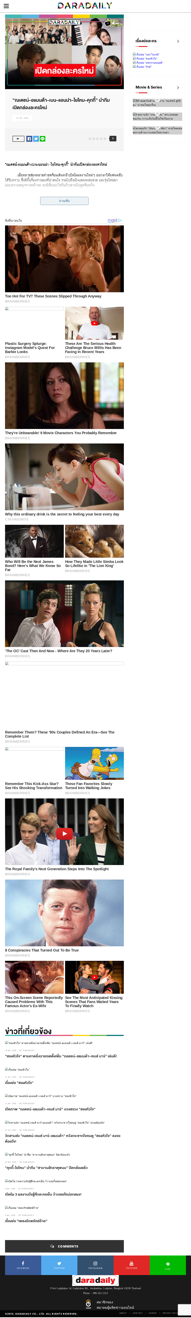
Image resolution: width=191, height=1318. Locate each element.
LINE (168, 1269)
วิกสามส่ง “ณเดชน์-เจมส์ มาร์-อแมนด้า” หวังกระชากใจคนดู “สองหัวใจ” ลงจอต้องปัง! (62, 1138)
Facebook (23, 1268)
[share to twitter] (36, 138)
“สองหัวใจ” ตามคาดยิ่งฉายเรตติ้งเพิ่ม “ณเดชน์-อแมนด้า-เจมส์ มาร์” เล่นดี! (61, 1056)
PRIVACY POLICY (171, 1313)
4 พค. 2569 (10, 1215)
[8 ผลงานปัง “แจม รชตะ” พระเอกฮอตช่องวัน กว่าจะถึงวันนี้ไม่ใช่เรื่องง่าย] (157, 113)
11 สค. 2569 (10, 1077)
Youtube (131, 1268)
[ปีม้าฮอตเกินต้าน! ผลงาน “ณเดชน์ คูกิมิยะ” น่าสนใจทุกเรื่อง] (157, 99)
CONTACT (138, 1313)
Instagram (95, 1268)
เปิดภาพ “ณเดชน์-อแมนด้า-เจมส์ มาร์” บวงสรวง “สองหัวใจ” (50, 1109)
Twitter (59, 1268)
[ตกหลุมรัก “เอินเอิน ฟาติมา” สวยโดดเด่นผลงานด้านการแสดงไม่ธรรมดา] (157, 127)
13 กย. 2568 (22, 118)
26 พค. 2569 (10, 1162)
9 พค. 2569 (10, 1189)
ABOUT (123, 1313)
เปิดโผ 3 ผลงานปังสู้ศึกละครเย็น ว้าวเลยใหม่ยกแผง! (43, 1194)
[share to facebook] (29, 138)
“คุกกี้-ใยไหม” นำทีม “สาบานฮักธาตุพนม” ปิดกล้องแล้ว (46, 1168)
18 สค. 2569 (10, 1050)
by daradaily (27, 1050)
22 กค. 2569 (10, 1130)
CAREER (153, 1313)
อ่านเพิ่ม (64, 200)
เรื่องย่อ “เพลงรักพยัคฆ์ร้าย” (26, 1221)
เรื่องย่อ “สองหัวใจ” (19, 1083)
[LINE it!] (42, 138)
